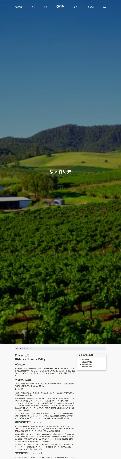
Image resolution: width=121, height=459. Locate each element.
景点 (33, 7)
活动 (104, 7)
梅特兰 (38, 405)
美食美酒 (91, 7)
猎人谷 (42, 368)
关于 (21, 348)
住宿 (45, 7)
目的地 (76, 7)
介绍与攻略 (18, 7)
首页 (17, 348)
